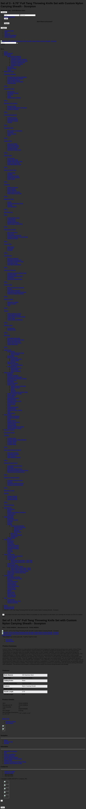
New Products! (8, 53)
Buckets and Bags (12, 375)
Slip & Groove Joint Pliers (15, 224)
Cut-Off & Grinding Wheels (15, 78)
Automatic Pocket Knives (14, 466)
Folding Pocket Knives (10, 463)
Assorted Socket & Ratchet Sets (16, 273)
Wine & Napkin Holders (14, 428)
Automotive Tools (9, 89)
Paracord (10, 551)
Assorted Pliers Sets (13, 218)
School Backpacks (12, 407)
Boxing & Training (12, 520)
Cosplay (6, 435)
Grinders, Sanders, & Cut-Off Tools (17, 237)
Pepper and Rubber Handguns (16, 512)
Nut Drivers (10, 277)
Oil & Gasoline (11, 595)
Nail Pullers (10, 247)
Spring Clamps (11, 134)
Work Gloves (11, 413)
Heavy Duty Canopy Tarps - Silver (21, 568)
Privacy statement (9, 755)
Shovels (13, 390)
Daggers (10, 482)
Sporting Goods (8, 517)
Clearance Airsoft (16, 58)
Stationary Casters (12, 302)
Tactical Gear (8, 539)
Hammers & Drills (12, 238)
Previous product (11, 721)
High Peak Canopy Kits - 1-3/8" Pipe (21, 560)
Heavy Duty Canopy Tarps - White (21, 569)
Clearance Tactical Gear (18, 62)
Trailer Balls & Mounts (13, 315)
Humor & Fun (11, 587)
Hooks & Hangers (12, 187)
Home (6, 52)
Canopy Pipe (11, 563)
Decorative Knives (12, 453)
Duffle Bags (10, 544)
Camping (10, 521)
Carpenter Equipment (10, 115)
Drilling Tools (8, 155)
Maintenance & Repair (14, 97)
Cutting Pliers (11, 219)
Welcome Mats (11, 425)
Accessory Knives (9, 432)
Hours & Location (9, 771)
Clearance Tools (15, 65)
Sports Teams (11, 596)
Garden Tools (11, 384)
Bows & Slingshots (16, 535)
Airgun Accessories (20, 527)
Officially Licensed (12, 363)
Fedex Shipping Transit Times (13, 759)
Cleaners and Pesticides (14, 377)
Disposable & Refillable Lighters (17, 378)
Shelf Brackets (11, 408)
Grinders (10, 174)
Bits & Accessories (12, 258)
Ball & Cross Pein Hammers (15, 287)
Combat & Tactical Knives (15, 480)
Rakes (13, 389)
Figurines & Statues (13, 417)
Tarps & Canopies (9, 554)
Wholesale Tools (9, 71)
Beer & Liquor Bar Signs (14, 578)
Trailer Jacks (11, 318)
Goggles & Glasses (13, 545)
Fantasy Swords (12, 496)
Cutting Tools (8, 141)
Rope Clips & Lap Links (14, 193)
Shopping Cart (8, 741)
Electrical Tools (11, 380)
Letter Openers (11, 456)
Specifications (10, 641)
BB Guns (16, 530)
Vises (9, 135)
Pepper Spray (11, 514)
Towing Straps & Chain (14, 313)
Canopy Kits (11, 559)
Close (2, 807)
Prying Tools (7, 244)
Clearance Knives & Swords (19, 61)
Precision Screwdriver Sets (15, 261)
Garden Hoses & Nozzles (18, 386)
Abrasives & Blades (10, 74)
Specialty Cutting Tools (14, 150)
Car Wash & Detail (12, 93)
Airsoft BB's (10, 356)
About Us (7, 34)
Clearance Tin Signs (17, 64)
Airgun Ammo (18, 529)
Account (3, 12)
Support (3, 28)
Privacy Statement (10, 37)
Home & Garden (9, 372)
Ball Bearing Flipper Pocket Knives (17, 470)
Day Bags (10, 542)
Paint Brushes (11, 402)
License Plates (11, 589)
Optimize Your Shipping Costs (13, 763)
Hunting (9, 524)
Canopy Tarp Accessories (15, 556)
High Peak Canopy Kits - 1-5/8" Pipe (21, 562)
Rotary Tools (11, 179)
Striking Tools (8, 284)
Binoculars (10, 518)
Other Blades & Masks (14, 457)
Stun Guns (10, 515)
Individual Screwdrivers (14, 260)
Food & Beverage (12, 581)
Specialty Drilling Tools (14, 164)
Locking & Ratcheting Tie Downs (17, 107)
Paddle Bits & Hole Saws (14, 161)
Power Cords (11, 404)
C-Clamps (10, 132)
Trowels (9, 122)
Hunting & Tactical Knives (11, 477)
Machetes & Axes (9, 490)
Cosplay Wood (11, 444)
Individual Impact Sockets (15, 276)
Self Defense (8, 508)
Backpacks (10, 541)
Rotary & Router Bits (13, 163)
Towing (6, 311)
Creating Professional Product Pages (15, 762)
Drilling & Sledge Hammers (15, 293)
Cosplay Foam (11, 438)
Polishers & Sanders (13, 177)
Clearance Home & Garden (19, 59)
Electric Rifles (15, 360)
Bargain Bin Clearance (14, 56)
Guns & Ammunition (13, 586)
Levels (9, 202)
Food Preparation (12, 383)
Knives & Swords (9, 429)
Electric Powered (12, 357)
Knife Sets (10, 467)
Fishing (9, 523)
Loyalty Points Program (11, 757)
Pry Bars (10, 250)
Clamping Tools (8, 128)
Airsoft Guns (7, 350)
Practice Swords (12, 498)
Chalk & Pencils (12, 117)
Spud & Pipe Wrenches (14, 343)
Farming (9, 580)
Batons (9, 511)
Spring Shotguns (16, 371)
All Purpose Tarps (12, 565)
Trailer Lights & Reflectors (15, 319)
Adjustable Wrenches (13, 338)
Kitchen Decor (11, 420)
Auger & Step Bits (12, 160)
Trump (9, 70)
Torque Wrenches (12, 344)
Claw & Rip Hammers (13, 290)
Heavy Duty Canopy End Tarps (16, 572)
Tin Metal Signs (8, 575)
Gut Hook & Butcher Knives (15, 483)
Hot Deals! (10, 67)
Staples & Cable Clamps (14, 410)
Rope (9, 405)
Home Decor (8, 414)
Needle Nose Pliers (13, 222)
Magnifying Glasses (13, 398)
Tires (8, 305)
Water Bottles (11, 538)
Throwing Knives (9, 505)
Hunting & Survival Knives (15, 485)
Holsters (9, 550)
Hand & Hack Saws (13, 147)
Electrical (10, 94)
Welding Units (11, 329)
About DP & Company (10, 751)
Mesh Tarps (10, 574)
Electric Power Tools (10, 170)
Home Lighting (11, 395)
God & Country (11, 583)
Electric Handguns (16, 359)
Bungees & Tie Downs (10, 103)
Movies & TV (11, 593)
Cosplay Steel (11, 442)
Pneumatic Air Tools (10, 229)
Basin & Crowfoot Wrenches (15, 340)
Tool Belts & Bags (12, 120)
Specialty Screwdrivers (14, 264)
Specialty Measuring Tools (15, 203)
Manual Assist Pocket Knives (16, 472)
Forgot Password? (9, 17)
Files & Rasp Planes (13, 80)
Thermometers (11, 423)
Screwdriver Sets (12, 263)
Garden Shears (15, 387)
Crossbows (14, 536)
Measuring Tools (9, 199)
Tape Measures (12, 206)
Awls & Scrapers (12, 144)
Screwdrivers (8, 255)
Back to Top (5, 718)
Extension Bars (11, 274)
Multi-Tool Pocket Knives (14, 469)
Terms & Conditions (10, 35)
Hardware (7, 184)
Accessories (11, 91)
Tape (8, 411)
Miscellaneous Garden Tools (19, 392)
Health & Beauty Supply (14, 393)
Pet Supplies (11, 599)
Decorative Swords (13, 454)
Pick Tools (10, 248)
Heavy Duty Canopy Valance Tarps (17, 571)
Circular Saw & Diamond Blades (17, 77)
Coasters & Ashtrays (13, 416)
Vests (9, 553)
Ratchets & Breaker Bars (14, 279)
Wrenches (7, 335)
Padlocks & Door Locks (14, 401)
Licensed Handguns (17, 365)
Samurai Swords (12, 499)
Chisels (9, 289)
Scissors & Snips (12, 148)
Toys (5, 598)
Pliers (5, 215)
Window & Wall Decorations (15, 426)
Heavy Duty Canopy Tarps (15, 566)
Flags (9, 419)
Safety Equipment (12, 119)
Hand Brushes (11, 83)
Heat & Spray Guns (13, 176)
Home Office (11, 396)
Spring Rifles (14, 369)
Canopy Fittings (12, 557)
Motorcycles (11, 592)
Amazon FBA (8, 760)
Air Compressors (12, 232)
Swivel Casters (11, 303)
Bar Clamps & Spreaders (14, 131)
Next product (9, 723)
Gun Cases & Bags (13, 547)
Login (6, 18)
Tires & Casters (8, 299)
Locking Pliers (11, 221)
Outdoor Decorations (13, 422)
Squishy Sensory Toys (14, 601)
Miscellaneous (8, 212)
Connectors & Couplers (14, 235)
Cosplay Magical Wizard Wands (16, 439)
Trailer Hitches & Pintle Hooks (16, 316)
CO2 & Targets (15, 354)
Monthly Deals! (11, 68)
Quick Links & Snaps (13, 192)
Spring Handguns (16, 368)
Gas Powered (11, 362)
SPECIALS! (7, 55)
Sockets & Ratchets (10, 270)
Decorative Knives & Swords (12, 450)
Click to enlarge (7, 635)
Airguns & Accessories (17, 526)
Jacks (9, 96)
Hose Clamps (11, 189)
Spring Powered (12, 366)
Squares (9, 205)
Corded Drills (11, 173)
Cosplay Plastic (12, 441)
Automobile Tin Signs (13, 577)
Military (9, 590)
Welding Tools (8, 325)
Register (7, 23)
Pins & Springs (11, 190)
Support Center (9, 31)
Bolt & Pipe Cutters (13, 145)
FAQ (5, 32)
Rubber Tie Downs (13, 109)
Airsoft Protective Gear (17, 353)
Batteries (10, 374)
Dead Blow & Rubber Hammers (16, 292)
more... (6, 86)
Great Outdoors (11, 584)
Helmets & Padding (13, 548)
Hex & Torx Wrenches (13, 341)
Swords (6, 493)
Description (9, 639)
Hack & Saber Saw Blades (15, 81)
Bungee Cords (11, 106)
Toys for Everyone (12, 602)
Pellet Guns (17, 532)
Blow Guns (10, 234)
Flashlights (10, 381)
